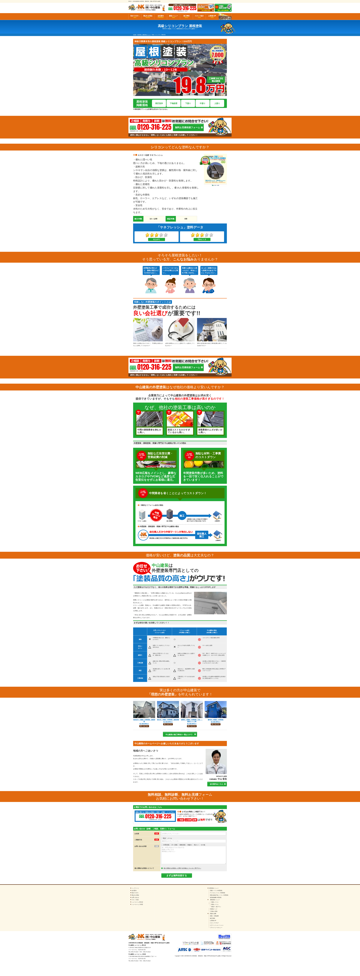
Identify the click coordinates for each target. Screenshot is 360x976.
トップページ (135, 888)
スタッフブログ (214, 923)
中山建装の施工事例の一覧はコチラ (179, 734)
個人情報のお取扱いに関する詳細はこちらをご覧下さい (182, 868)
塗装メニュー (173, 16)
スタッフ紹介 (199, 16)
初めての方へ (134, 16)
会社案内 (161, 16)
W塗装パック (213, 909)
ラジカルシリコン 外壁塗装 (217, 892)
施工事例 (186, 16)
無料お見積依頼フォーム (187, 127)
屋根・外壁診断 (214, 916)
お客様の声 (212, 16)
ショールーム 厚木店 (137, 902)
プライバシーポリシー (216, 927)
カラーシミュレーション (217, 925)
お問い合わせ (135, 897)
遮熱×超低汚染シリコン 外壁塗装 (219, 895)
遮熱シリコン (215, 904)
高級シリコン (215, 902)
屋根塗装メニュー (215, 899)
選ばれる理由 (147, 16)
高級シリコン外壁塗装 (216, 890)
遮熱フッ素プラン (216, 906)
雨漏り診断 (213, 913)
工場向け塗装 (213, 911)
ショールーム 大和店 (137, 904)
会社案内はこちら (216, 784)
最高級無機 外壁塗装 (215, 897)
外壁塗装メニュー (214, 888)
